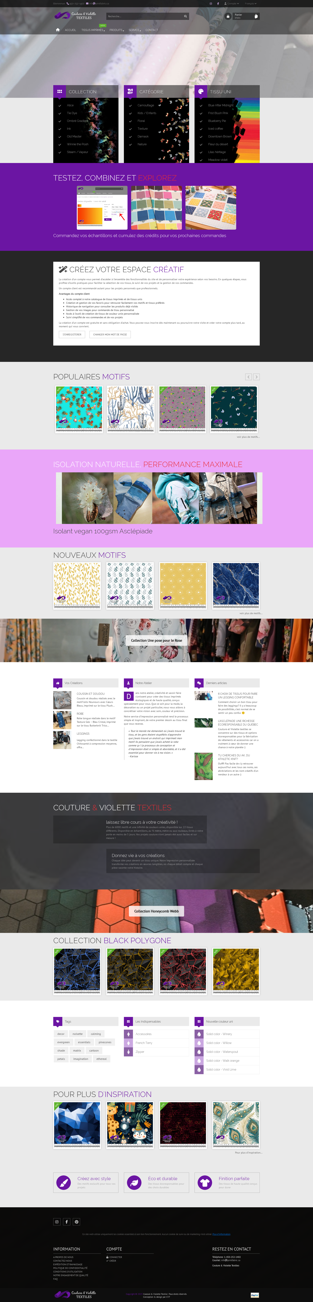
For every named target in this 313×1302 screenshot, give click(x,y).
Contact (152, 30)
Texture (143, 128)
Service (134, 30)
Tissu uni (220, 91)
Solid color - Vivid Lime (221, 1069)
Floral (141, 121)
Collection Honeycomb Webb (156, 911)
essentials (84, 1042)
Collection (83, 91)
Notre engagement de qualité (70, 1275)
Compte (231, 3)
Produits (116, 30)
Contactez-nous (62, 1260)
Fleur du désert (218, 144)
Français (249, 3)
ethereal (102, 1059)
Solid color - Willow (219, 1043)
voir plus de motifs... (248, 436)
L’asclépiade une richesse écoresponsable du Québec (238, 723)
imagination (80, 1059)
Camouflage (146, 105)
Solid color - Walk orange (222, 1060)
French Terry (144, 1043)
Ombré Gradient (77, 121)
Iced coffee (215, 128)
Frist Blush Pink (218, 113)
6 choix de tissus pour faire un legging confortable (238, 695)
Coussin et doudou (91, 693)
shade (61, 1050)
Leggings (83, 733)
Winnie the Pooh (77, 144)
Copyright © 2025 (134, 1294)
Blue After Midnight (220, 105)
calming (96, 1034)
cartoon (94, 1050)
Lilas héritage (217, 152)
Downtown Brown (220, 136)
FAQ (55, 1278)
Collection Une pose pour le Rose (156, 640)
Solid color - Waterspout (222, 1052)
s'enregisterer (72, 334)
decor (60, 1034)
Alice (70, 105)
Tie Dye (72, 113)
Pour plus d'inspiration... (248, 1152)
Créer (112, 1260)
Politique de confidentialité (70, 1268)
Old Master (74, 136)
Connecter (115, 1257)
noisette (78, 1034)
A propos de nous (63, 1257)
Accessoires (144, 1034)
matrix (77, 1050)
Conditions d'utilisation (67, 1271)
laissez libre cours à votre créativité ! (142, 822)
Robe (80, 713)
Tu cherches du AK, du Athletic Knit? (234, 757)
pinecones (105, 1042)
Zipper (140, 1052)
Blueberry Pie (217, 121)
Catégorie (151, 91)
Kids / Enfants (147, 113)
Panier (238, 16)
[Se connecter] (228, 16)
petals (61, 1059)
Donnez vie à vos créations (138, 855)
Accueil (70, 30)
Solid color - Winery (219, 1034)
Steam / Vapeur (77, 152)
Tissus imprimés (93, 28)
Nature (142, 144)
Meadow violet (218, 160)
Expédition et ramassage (67, 1264)
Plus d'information (221, 1234)
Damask (143, 136)
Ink (69, 128)
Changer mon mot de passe (110, 334)
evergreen (63, 1042)
